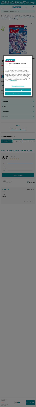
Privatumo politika (13, 80)
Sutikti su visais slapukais (18, 90)
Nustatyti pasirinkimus (18, 86)
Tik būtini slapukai (18, 94)
